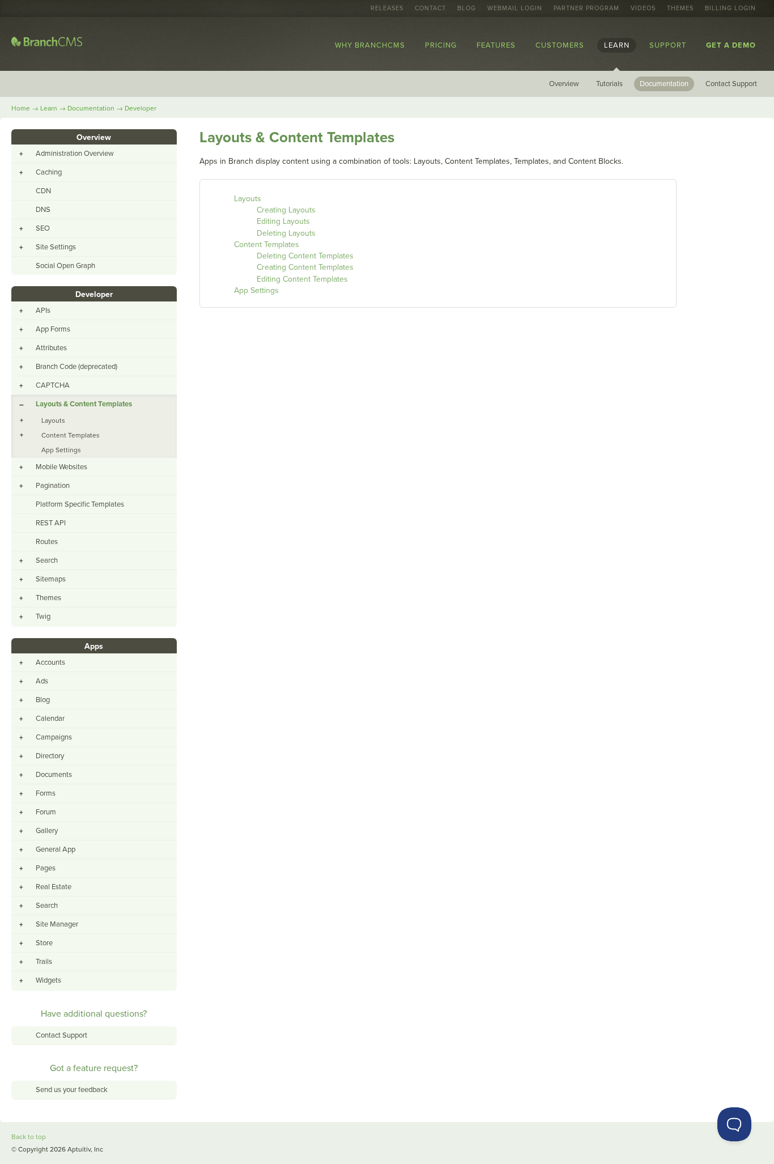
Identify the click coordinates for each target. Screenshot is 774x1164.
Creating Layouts (286, 210)
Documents (54, 774)
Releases (387, 8)
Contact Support (731, 83)
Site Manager (57, 924)
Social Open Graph (65, 265)
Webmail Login (514, 8)
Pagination (53, 485)
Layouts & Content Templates (84, 404)
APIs (43, 310)
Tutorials (609, 83)
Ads (42, 681)
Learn (617, 45)
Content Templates (266, 244)
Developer (140, 108)
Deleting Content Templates (305, 256)
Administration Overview (75, 153)
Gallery (47, 830)
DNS (43, 209)
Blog (466, 8)
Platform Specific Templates (80, 504)
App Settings (256, 290)
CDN (43, 191)
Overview (564, 83)
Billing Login (730, 8)
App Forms (53, 329)
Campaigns (54, 737)
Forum (46, 812)
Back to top (28, 1137)
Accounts (50, 662)
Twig (43, 616)
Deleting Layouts (286, 233)
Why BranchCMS (370, 45)
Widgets (48, 980)
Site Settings (56, 247)
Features (496, 45)
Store (44, 943)
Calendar (50, 718)
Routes (47, 541)
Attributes (51, 347)
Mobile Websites (61, 466)
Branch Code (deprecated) (76, 366)
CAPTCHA (53, 385)
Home (20, 108)
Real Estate (53, 886)
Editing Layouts (283, 221)
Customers (559, 45)
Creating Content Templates (305, 267)
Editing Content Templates (302, 279)
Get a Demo (731, 45)
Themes (680, 8)
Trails (44, 961)
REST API (51, 523)
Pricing (441, 45)
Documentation (664, 83)
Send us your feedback (72, 1089)
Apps (93, 646)
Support (667, 45)
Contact (430, 8)
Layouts (247, 198)
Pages (46, 868)
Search (47, 560)
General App (55, 849)
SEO (43, 228)
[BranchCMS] (46, 44)
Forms (46, 793)
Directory (50, 756)
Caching (49, 172)
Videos (643, 8)
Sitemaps (51, 579)
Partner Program (586, 8)
